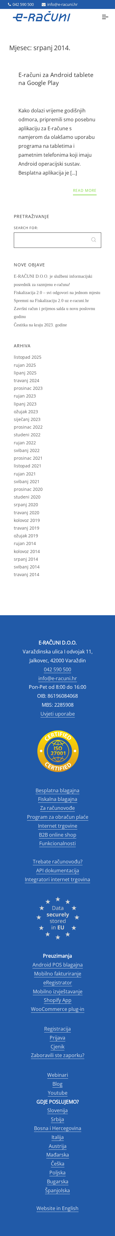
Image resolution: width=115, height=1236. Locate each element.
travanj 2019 (26, 528)
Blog (57, 1083)
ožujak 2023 (26, 411)
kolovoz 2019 (27, 520)
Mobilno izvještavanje (57, 991)
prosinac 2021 (28, 458)
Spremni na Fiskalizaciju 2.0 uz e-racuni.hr (51, 300)
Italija (58, 1137)
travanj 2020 (26, 512)
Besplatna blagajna (57, 790)
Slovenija (57, 1110)
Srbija (57, 1119)
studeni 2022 (27, 435)
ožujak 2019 (26, 536)
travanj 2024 (26, 380)
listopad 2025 (27, 357)
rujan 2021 (25, 474)
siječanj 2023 (27, 419)
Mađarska (57, 1154)
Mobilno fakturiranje (57, 973)
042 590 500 (23, 4)
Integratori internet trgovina (57, 879)
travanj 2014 (26, 574)
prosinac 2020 (28, 489)
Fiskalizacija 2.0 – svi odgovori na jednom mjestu (57, 292)
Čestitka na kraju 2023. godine (40, 325)
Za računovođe (57, 808)
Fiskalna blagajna (57, 799)
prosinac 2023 (28, 388)
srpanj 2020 (26, 504)
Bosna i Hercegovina (57, 1128)
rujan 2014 (25, 543)
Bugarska (57, 1181)
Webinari (57, 1075)
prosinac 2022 (28, 427)
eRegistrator (57, 982)
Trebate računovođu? (57, 861)
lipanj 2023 (25, 404)
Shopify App (57, 1000)
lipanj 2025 (25, 373)
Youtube (57, 1092)
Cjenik (57, 1046)
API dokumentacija (57, 870)
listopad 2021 (27, 466)
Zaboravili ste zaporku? (57, 1055)
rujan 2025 (25, 365)
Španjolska (57, 1190)
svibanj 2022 (27, 450)
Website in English (57, 1208)
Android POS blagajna (58, 964)
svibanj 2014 (27, 567)
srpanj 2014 (26, 559)
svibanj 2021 (27, 481)
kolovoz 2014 (27, 551)
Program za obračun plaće (57, 817)
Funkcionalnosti (57, 843)
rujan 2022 (25, 443)
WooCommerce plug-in (57, 1009)
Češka (57, 1163)
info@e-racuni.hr (62, 4)
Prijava (57, 1037)
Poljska (57, 1172)
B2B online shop (57, 834)
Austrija (58, 1146)
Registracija (57, 1028)
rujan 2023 (25, 396)
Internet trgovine (57, 825)
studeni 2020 (27, 497)
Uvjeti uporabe (57, 713)
